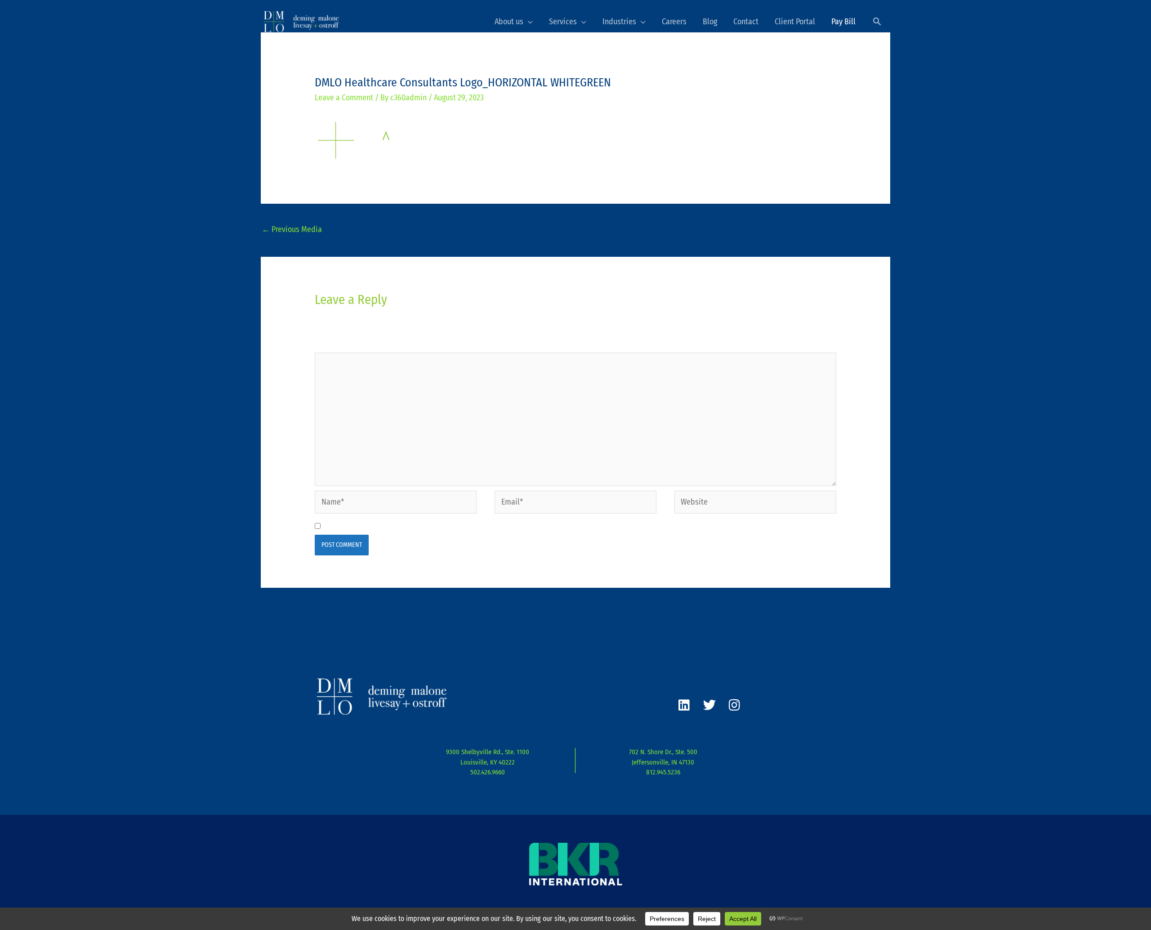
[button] (877, 21)
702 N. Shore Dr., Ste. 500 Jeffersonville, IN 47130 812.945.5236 (663, 762)
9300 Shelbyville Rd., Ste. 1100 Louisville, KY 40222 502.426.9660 (487, 762)
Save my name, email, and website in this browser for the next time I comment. (457, 526)
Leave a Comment (344, 98)
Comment (333, 345)
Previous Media (292, 229)
